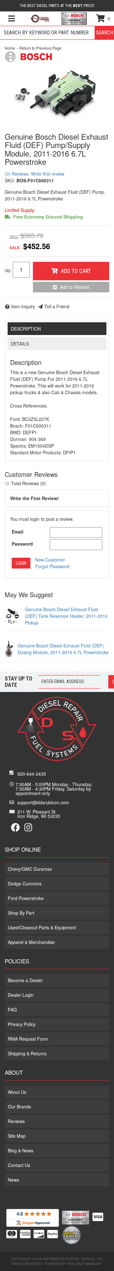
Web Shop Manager (84, 1263)
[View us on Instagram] (28, 829)
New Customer (50, 559)
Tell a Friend (56, 306)
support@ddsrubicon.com (43, 802)
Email (17, 531)
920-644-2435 (31, 774)
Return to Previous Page (40, 48)
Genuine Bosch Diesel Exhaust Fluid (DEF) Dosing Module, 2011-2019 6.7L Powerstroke (63, 648)
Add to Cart (76, 271)
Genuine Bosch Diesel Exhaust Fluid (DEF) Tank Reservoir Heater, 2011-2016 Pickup (66, 616)
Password (22, 544)
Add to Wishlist (74, 287)
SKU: (10, 180)
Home (10, 48)
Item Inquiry (23, 306)
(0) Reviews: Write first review (34, 174)
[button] (57, 33)
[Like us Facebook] (15, 829)
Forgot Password (52, 566)
